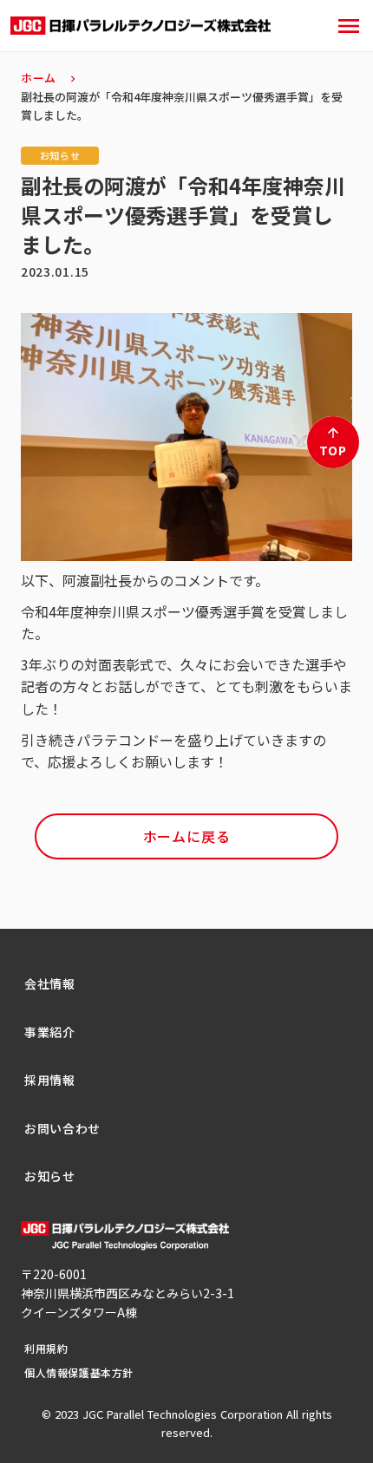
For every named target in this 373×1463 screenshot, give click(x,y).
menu (349, 26)
